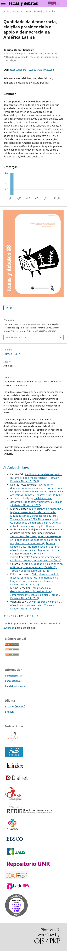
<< (4, 615)
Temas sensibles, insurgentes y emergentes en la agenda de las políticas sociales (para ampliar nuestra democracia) (35, 540)
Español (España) (15, 706)
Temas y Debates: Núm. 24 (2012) (35, 596)
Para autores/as (13, 680)
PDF (10, 307)
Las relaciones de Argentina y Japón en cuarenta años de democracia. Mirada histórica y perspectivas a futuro (36, 512)
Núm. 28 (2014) (34, 11)
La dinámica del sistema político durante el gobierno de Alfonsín (36, 476)
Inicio (6, 11)
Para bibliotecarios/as (16, 686)
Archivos (17, 11)
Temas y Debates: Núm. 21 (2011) (29, 570)
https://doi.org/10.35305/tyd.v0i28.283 (31, 69)
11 (28, 615)
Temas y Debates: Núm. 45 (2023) (44, 495)
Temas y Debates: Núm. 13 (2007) (36, 503)
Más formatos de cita (16, 337)
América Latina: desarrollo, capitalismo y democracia (31, 500)
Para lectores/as (13, 675)
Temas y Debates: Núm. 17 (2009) (34, 479)
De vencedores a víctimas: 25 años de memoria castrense (36, 603)
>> (37, 615)
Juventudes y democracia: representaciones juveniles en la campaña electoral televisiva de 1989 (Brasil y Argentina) (36, 490)
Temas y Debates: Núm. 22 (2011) (42, 560)
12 (31, 615)
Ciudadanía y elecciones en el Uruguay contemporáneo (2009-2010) (36, 565)
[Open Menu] (3, 3)
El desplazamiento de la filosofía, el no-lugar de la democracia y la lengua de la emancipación (34, 578)
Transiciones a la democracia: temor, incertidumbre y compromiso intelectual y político (31, 591)
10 (24, 615)
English (9, 711)
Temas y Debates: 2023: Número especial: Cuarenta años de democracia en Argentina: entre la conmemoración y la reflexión (35, 523)
